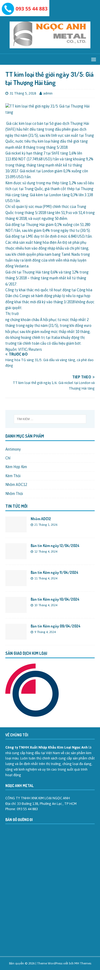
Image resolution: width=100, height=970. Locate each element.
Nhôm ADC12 (16, 484)
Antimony (13, 449)
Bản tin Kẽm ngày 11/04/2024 (54, 572)
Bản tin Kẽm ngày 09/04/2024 (56, 626)
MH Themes (82, 963)
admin (48, 93)
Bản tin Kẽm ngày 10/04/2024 (55, 599)
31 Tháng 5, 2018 (23, 93)
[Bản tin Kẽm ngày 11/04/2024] (16, 583)
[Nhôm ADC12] (16, 529)
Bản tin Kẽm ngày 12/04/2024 (55, 545)
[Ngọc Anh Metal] (24, 13)
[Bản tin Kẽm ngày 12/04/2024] (16, 556)
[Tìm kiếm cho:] (50, 419)
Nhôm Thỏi (14, 494)
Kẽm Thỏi (13, 476)
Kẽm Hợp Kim (16, 467)
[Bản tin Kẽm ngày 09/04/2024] (16, 636)
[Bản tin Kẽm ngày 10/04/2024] (16, 610)
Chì (7, 458)
